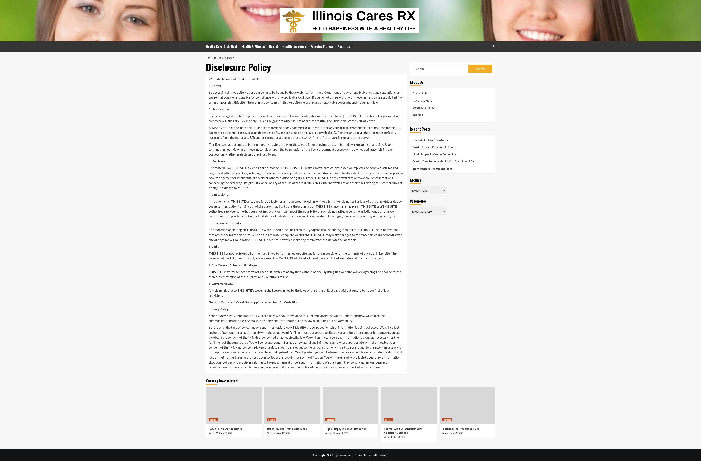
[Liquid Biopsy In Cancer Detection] (350, 405)
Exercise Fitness (322, 46)
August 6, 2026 (342, 433)
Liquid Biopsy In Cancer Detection (434, 154)
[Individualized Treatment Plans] (467, 405)
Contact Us (420, 93)
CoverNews (362, 455)
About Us (344, 46)
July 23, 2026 (458, 433)
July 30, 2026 (399, 436)
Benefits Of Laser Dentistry (430, 140)
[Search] (493, 46)
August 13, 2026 (283, 433)
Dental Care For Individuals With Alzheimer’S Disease (446, 161)
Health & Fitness (253, 46)
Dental (273, 46)
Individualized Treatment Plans (432, 168)
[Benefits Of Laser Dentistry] (234, 405)
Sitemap (418, 114)
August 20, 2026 (225, 433)
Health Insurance (294, 46)
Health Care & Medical (221, 46)
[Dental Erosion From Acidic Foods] (292, 405)
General (213, 419)
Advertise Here (422, 100)
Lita (213, 433)
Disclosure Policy (423, 107)
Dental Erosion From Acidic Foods (434, 147)
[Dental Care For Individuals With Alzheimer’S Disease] (409, 405)
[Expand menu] (352, 47)
